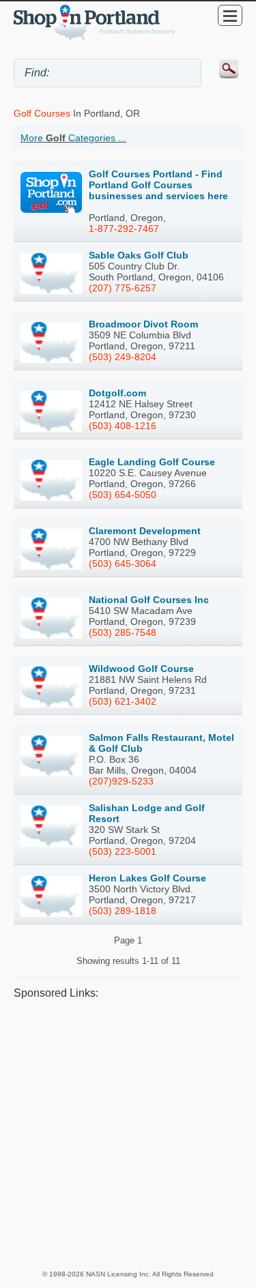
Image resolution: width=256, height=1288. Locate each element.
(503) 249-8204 (122, 356)
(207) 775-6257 (122, 287)
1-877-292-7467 (124, 228)
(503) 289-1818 (122, 910)
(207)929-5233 (121, 781)
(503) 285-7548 (122, 632)
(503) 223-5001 (122, 851)
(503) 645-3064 (122, 563)
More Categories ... (73, 137)
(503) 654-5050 (122, 494)
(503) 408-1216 (122, 425)
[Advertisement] (128, 1133)
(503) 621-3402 (122, 701)
